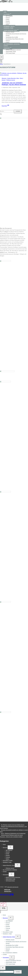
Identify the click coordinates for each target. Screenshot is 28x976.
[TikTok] (9, 2)
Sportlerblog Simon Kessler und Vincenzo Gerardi (16, 34)
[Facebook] (1, 2)
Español (8, 21)
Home (5, 11)
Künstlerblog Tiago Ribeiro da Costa (14, 38)
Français (8, 22)
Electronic (5, 847)
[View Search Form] (1, 61)
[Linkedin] (11, 2)
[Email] (0, 2)
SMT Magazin (9, 16)
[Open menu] (1, 57)
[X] (8, 895)
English (7, 19)
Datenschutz (7, 891)
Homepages (6, 874)
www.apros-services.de (12, 887)
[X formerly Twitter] (7, 2)
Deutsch (8, 17)
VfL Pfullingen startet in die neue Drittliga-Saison (12, 824)
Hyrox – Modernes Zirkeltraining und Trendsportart (13, 833)
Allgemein (4, 78)
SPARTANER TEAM (11, 51)
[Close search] (3, 968)
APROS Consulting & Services (13, 49)
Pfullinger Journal (10, 32)
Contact (6, 45)
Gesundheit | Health (9, 26)
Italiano (7, 24)
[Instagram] (3, 2)
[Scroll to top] (1, 904)
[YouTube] (6, 2)
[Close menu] (0, 912)
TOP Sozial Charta (10, 53)
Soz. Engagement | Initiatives (12, 44)
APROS (6, 231)
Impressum (7, 889)
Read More (5, 105)
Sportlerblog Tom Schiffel (12, 37)
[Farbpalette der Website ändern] (3, 908)
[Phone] (2, 895)
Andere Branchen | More (13, 78)
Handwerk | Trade (8, 28)
